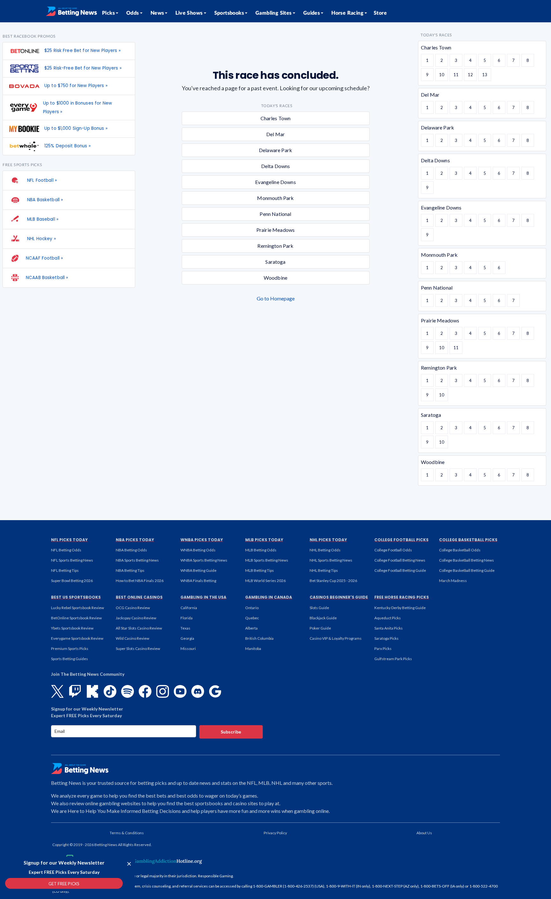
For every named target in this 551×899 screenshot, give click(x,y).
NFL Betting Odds (66, 550)
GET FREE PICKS (63, 883)
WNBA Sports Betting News (203, 560)
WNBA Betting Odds (198, 550)
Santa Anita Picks (388, 628)
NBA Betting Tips (130, 570)
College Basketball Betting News (466, 560)
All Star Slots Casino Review (139, 628)
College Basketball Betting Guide (467, 570)
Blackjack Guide (323, 617)
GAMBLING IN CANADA (268, 597)
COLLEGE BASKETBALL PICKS (468, 539)
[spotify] (127, 691)
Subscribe (231, 731)
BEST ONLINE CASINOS (139, 597)
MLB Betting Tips (259, 570)
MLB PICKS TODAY (264, 539)
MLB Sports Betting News (266, 560)
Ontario (252, 607)
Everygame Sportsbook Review (77, 638)
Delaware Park (275, 150)
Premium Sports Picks (69, 648)
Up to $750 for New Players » (75, 86)
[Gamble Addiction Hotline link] (162, 861)
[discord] (197, 691)
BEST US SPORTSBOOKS (76, 597)
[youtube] (180, 691)
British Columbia (259, 638)
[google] (215, 691)
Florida (186, 617)
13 (484, 74)
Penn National (275, 214)
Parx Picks (383, 648)
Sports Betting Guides (69, 658)
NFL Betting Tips (65, 570)
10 (441, 74)
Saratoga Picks (386, 638)
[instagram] (162, 691)
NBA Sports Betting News (137, 560)
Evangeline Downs (275, 182)
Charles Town (276, 118)
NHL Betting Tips (324, 570)
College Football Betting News (399, 560)
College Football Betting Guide (400, 570)
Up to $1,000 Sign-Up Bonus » (75, 128)
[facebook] (145, 691)
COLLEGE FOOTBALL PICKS (401, 539)
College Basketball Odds (460, 550)
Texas (185, 628)
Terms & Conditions (127, 832)
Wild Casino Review (132, 638)
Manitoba (253, 648)
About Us (424, 832)
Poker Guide (320, 628)
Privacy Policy (275, 832)
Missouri (188, 648)
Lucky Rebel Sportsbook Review (77, 607)
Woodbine (275, 278)
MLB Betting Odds (260, 550)
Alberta (251, 628)
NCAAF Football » (44, 258)
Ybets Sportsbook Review (72, 628)
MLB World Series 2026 (265, 580)
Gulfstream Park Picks (393, 658)
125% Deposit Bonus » (67, 146)
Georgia (187, 638)
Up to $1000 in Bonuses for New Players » (77, 107)
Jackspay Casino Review (136, 617)
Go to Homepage (276, 298)
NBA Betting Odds (131, 550)
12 (470, 74)
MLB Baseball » (42, 219)
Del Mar (275, 134)
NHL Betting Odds (325, 550)
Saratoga (275, 262)
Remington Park (275, 246)
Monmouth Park (275, 198)
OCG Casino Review (133, 607)
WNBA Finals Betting (198, 580)
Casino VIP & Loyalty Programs (336, 638)
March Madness (453, 580)
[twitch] (75, 691)
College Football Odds (393, 550)
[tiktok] (110, 691)
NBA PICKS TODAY (135, 539)
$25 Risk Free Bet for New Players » (82, 51)
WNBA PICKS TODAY (201, 539)
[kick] (92, 691)
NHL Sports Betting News (331, 560)
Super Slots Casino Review (138, 648)
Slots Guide (319, 607)
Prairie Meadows (275, 230)
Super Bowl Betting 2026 (72, 580)
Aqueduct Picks (387, 617)
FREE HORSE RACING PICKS (401, 597)
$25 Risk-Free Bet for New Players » (82, 68)
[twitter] (57, 691)
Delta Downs (275, 166)
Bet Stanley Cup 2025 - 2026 (333, 580)
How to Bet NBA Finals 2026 (140, 580)
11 (456, 74)
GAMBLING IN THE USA (203, 597)
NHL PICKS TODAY (328, 539)
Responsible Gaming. (216, 875)
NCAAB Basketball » (47, 278)
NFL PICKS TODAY (69, 539)
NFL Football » (41, 180)
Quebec (252, 617)
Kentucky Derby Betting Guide (400, 607)
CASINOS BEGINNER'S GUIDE (339, 597)
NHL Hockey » (41, 239)
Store (380, 13)
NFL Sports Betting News (72, 560)
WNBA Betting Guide (198, 570)
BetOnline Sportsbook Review (76, 617)
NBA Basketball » (44, 200)
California (188, 607)
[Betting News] (71, 11)
